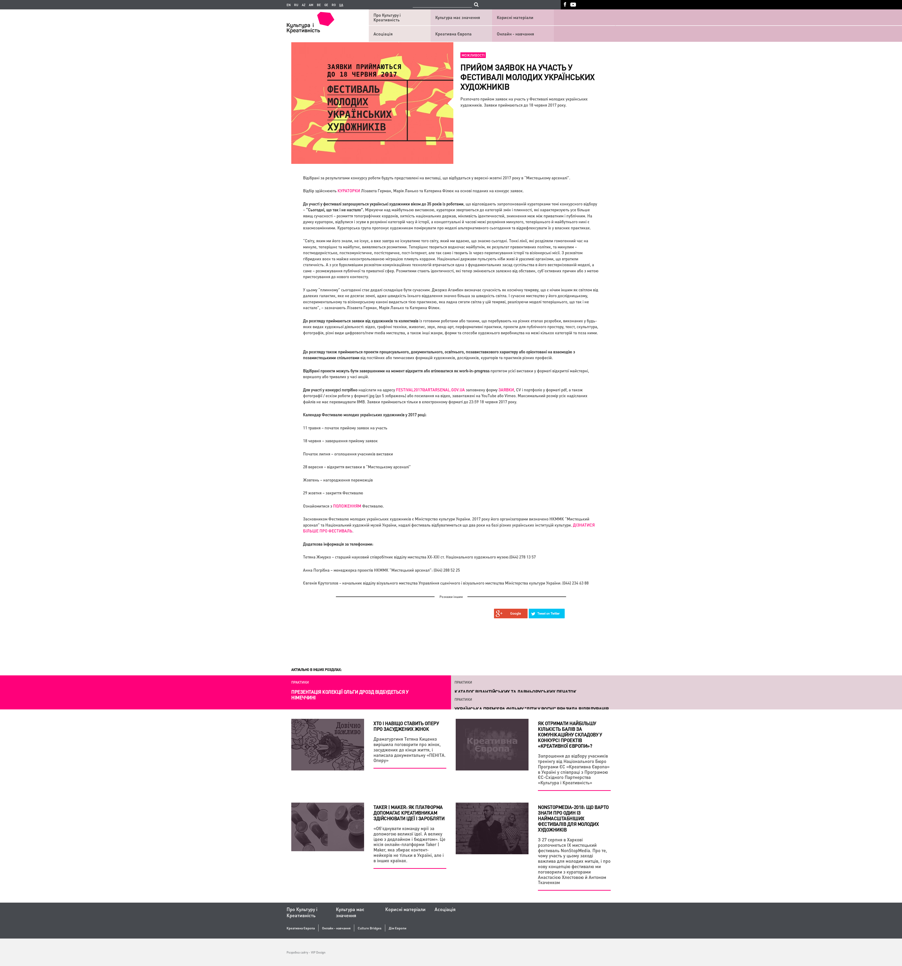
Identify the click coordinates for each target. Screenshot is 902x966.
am (311, 5)
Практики (300, 682)
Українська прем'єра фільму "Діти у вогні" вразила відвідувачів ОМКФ (532, 694)
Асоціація (383, 33)
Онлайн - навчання (515, 33)
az (303, 5)
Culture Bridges (369, 928)
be (319, 5)
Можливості (473, 55)
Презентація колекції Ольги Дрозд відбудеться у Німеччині (349, 694)
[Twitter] (546, 614)
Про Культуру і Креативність (387, 17)
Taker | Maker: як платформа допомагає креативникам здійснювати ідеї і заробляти (408, 812)
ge (326, 5)
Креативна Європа (453, 33)
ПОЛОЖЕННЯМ (347, 505)
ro (334, 5)
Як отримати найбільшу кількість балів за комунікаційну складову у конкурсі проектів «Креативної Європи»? (570, 734)
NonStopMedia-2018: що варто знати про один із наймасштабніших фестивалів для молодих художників (573, 818)
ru (296, 5)
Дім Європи (397, 928)
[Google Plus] (511, 614)
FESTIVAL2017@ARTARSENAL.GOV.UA (430, 389)
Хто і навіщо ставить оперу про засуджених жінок (406, 726)
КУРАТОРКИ (349, 190)
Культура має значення (457, 17)
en (289, 5)
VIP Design (318, 952)
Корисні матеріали (515, 17)
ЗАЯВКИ (506, 389)
